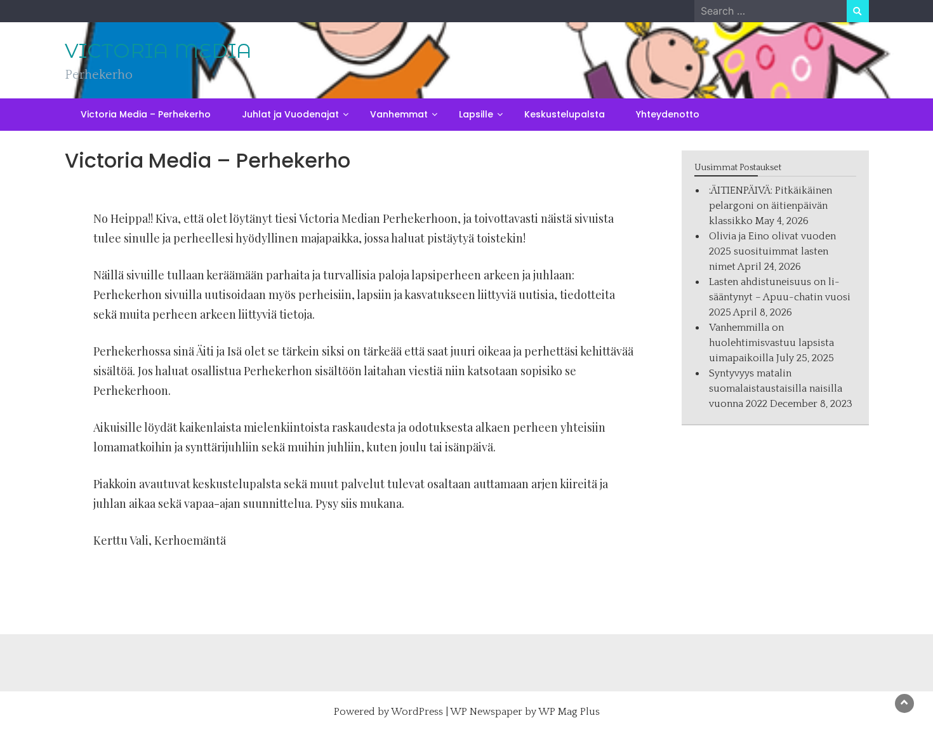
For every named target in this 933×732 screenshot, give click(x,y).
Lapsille (476, 114)
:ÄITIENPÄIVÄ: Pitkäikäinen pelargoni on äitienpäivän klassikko (770, 206)
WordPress (417, 711)
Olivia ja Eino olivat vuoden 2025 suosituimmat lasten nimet (772, 251)
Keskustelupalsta (564, 114)
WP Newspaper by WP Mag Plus (525, 711)
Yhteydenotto (667, 114)
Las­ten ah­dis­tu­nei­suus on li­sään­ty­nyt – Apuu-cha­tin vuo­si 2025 (779, 297)
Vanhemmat (399, 114)
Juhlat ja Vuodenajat (290, 114)
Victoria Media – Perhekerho (146, 114)
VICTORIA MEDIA (158, 51)
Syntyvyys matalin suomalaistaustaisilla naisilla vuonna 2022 (775, 388)
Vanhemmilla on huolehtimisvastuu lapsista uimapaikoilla (771, 343)
